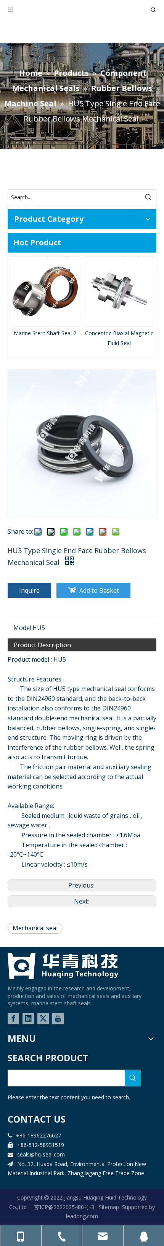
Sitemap (109, 1207)
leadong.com (82, 1216)
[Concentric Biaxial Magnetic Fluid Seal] (119, 291)
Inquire (29, 590)
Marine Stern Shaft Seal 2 (45, 333)
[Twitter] (43, 1018)
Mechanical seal (35, 928)
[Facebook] (13, 1018)
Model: (22, 628)
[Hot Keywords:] (148, 197)
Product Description (42, 645)
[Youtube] (58, 1018)
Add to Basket (99, 590)
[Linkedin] (28, 1018)
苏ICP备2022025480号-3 (65, 1207)
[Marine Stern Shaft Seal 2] (45, 291)
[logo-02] (63, 966)
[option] (45, 297)
